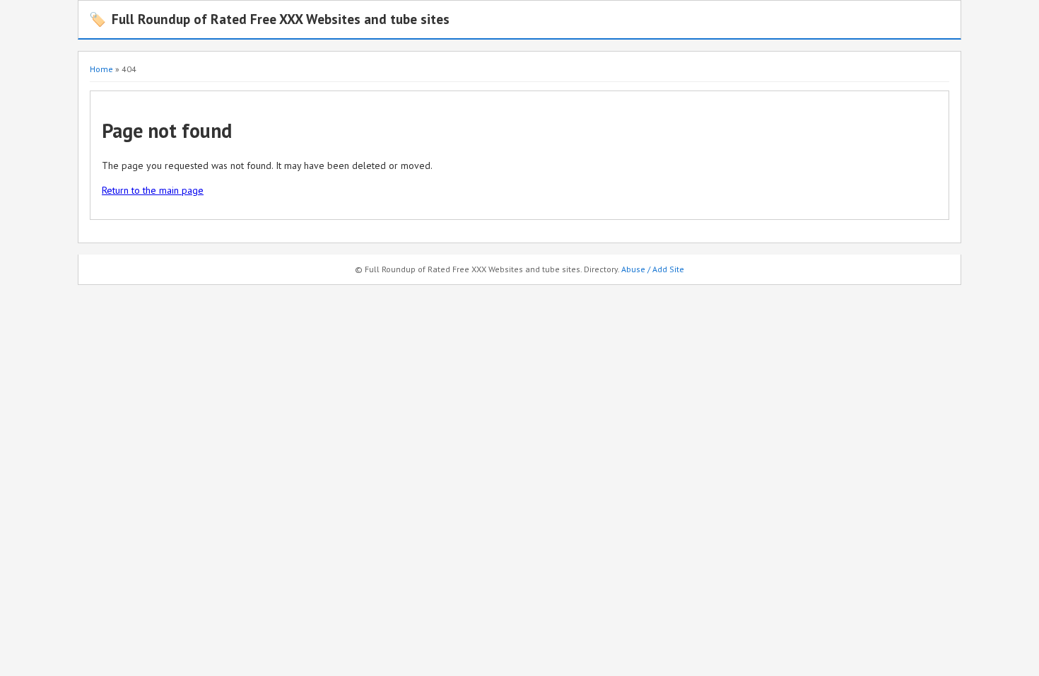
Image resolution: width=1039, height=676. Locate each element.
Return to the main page (153, 190)
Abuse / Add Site (652, 269)
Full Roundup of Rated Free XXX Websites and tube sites (269, 19)
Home (101, 69)
